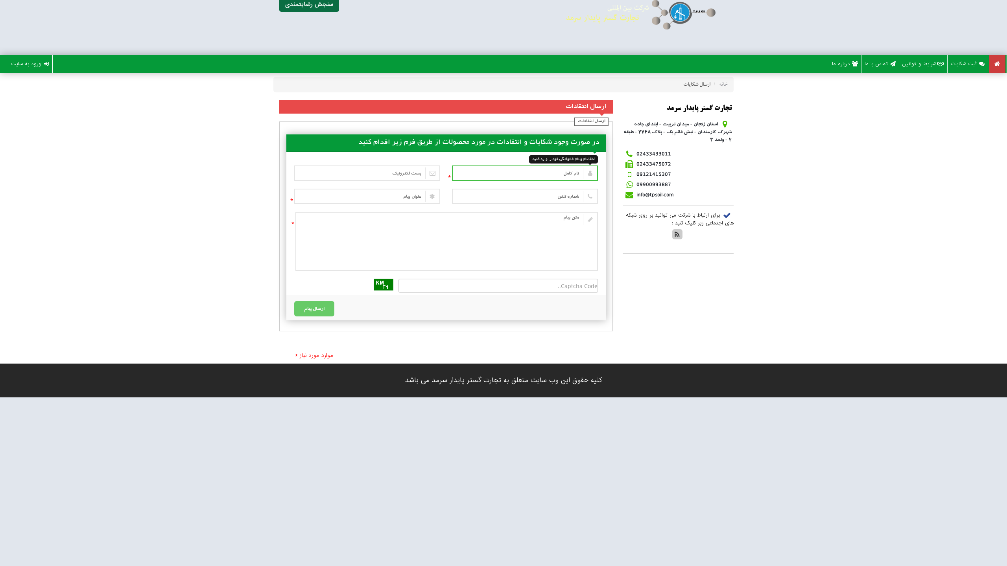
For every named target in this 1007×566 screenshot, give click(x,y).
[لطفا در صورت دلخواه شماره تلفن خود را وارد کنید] (525, 196)
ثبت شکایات (964, 64)
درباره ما (841, 64)
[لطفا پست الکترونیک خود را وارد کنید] (367, 173)
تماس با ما (876, 64)
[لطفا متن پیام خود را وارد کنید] (446, 241)
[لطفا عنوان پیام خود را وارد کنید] (367, 196)
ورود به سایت (26, 64)
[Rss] (677, 234)
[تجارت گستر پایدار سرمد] (578, 27)
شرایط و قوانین (919, 64)
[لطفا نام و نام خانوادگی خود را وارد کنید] (525, 173)
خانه (723, 85)
